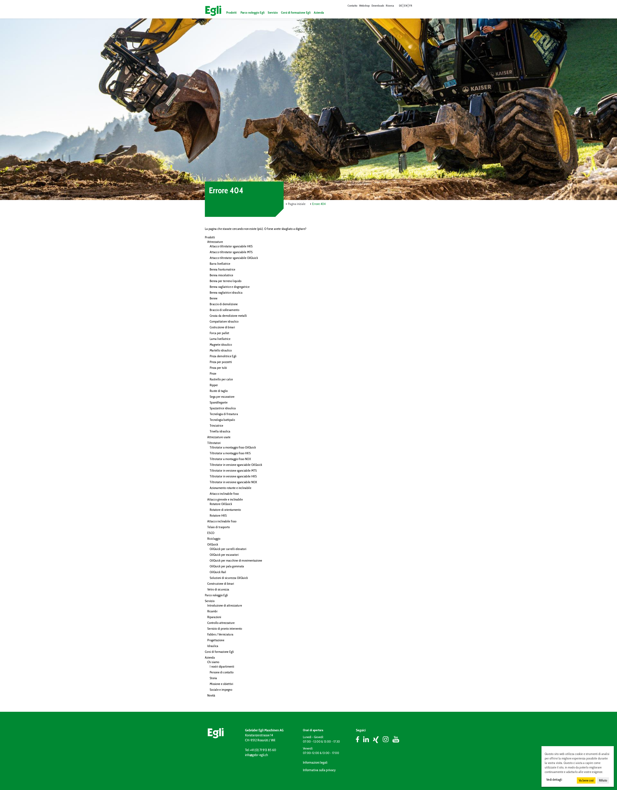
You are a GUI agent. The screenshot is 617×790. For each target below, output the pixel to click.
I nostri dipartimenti (222, 666)
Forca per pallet (219, 333)
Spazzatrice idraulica (223, 408)
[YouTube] (396, 739)
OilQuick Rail (218, 572)
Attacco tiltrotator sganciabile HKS (231, 246)
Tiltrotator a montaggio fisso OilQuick (233, 447)
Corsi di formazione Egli (296, 12)
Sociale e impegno (221, 690)
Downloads (377, 5)
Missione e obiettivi (221, 684)
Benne (214, 298)
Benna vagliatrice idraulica (226, 292)
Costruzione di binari (222, 327)
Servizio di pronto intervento (224, 628)
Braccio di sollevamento (224, 310)
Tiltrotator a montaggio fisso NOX (230, 459)
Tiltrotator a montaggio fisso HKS (230, 453)
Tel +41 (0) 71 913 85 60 (260, 750)
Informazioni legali (315, 762)
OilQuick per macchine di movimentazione (236, 560)
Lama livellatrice (220, 339)
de (400, 5)
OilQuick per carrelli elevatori (228, 549)
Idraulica (212, 646)
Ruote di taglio (219, 391)
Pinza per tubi (218, 368)
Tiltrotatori (214, 443)
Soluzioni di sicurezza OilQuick (229, 578)
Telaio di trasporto (218, 527)
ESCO (210, 533)
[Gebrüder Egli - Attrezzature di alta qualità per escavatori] (211, 10)
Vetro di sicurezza (218, 589)
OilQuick (212, 544)
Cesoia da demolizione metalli (228, 316)
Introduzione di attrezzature (224, 605)
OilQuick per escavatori (224, 555)
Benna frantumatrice (222, 269)
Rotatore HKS (218, 515)
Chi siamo (213, 662)
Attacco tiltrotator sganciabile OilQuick (234, 258)
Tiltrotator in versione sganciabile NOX (233, 482)
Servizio (273, 12)
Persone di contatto (222, 672)
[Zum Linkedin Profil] (368, 739)
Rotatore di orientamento (225, 510)
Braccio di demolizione (224, 304)
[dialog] (577, 766)
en (405, 5)
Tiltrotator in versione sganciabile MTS (233, 470)
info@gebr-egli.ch (256, 755)
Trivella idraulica (220, 431)
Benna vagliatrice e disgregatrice (230, 287)
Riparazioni (214, 617)
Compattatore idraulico (224, 321)
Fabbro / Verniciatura (220, 634)
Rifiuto (603, 780)
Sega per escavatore (222, 397)
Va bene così (586, 780)
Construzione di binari (220, 584)
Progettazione (215, 640)
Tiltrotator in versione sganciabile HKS (233, 476)
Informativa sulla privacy (319, 770)
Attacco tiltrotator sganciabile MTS (231, 252)
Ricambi (212, 611)
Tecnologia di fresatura (224, 414)
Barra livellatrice (220, 264)
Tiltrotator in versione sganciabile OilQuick (236, 465)
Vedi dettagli (554, 779)
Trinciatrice (216, 425)
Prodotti (231, 12)
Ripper (214, 385)
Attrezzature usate (218, 437)
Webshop (364, 5)
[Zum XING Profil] (378, 739)
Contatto (352, 5)
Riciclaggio (213, 539)
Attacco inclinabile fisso (224, 494)
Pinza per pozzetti (221, 362)
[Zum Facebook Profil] (359, 739)
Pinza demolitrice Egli (223, 356)
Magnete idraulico (221, 344)
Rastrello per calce (221, 379)
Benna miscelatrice (221, 275)
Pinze (213, 373)
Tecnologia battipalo (222, 420)
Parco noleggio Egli (253, 12)
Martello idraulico (221, 350)
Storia (213, 678)
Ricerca (390, 5)
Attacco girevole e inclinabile (225, 499)
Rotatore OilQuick (221, 504)
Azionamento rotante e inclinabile (230, 488)
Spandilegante (219, 402)
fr (410, 5)
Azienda (319, 12)
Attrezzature (215, 242)
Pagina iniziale (297, 204)
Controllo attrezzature (221, 623)
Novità (211, 695)
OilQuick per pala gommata (227, 566)
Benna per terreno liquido (225, 281)
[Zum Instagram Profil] (388, 739)
